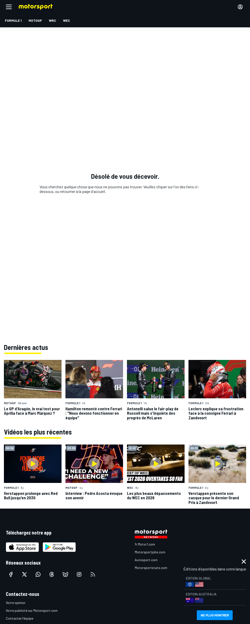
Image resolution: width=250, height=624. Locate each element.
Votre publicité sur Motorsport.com (32, 610)
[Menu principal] (9, 7)
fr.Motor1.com (145, 544)
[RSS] (93, 574)
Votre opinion (15, 603)
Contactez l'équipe (19, 618)
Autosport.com (146, 560)
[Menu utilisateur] (240, 7)
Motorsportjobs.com (150, 552)
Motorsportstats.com (151, 568)
